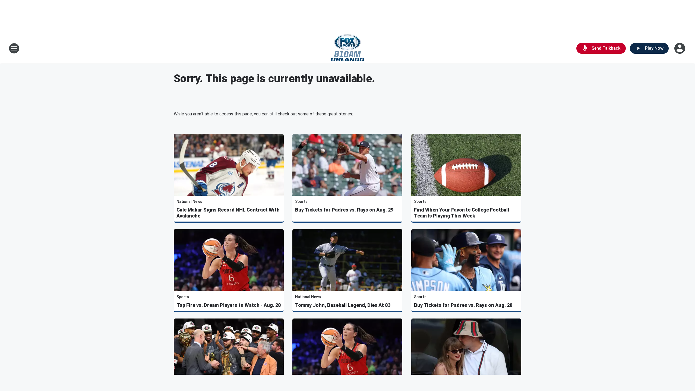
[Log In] (680, 48)
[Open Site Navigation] (14, 48)
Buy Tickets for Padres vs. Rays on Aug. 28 (463, 305)
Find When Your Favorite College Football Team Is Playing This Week (461, 213)
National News (189, 201)
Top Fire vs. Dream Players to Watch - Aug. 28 (228, 305)
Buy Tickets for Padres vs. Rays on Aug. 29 (344, 210)
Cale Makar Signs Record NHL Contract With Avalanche (228, 213)
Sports (301, 201)
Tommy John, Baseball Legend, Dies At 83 (342, 305)
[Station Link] (347, 48)
